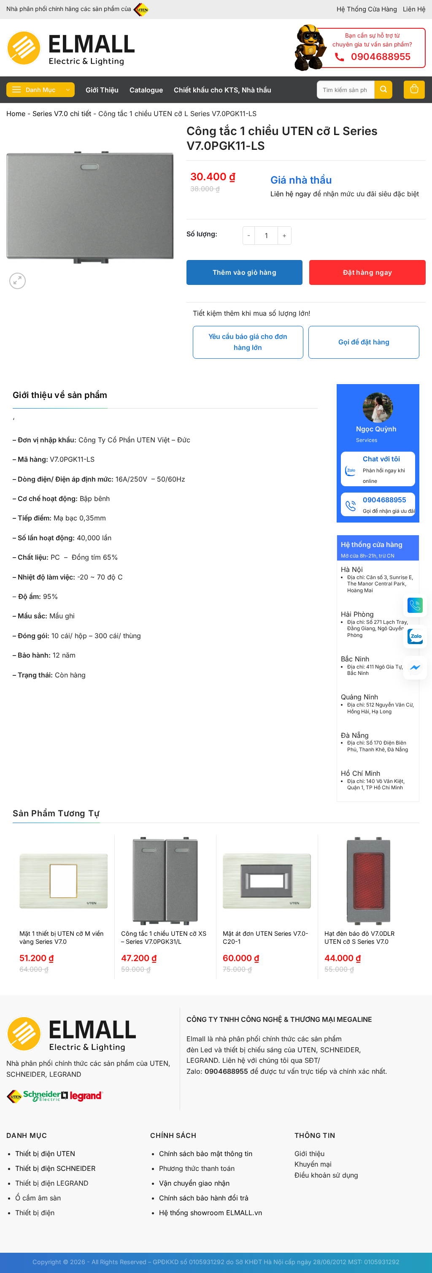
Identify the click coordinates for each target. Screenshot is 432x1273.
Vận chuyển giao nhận (194, 1183)
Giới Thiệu (102, 90)
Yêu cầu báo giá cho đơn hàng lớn (247, 342)
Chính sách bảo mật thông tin (205, 1153)
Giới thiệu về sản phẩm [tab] (60, 395)
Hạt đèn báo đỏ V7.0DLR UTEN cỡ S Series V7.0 (359, 937)
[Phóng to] (17, 281)
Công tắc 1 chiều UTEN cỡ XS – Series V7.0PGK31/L (163, 937)
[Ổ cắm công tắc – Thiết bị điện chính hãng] (70, 47)
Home (15, 113)
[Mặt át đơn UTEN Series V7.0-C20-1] (267, 881)
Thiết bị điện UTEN (45, 1153)
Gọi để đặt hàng (363, 342)
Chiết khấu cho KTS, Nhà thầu (222, 90)
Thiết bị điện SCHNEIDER (55, 1168)
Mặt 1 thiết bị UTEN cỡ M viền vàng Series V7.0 (61, 937)
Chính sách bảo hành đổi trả (203, 1198)
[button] (415, 605)
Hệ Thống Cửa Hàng (367, 9)
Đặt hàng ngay (367, 272)
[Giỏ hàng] (414, 90)
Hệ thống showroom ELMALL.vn (210, 1212)
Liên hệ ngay (290, 194)
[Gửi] (383, 90)
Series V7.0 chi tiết (61, 113)
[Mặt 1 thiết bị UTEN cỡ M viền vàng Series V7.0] (63, 881)
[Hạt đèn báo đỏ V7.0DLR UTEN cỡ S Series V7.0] (368, 881)
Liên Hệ (414, 9)
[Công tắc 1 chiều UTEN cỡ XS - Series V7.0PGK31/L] (165, 881)
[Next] (400, 915)
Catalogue (146, 90)
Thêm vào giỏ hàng (245, 272)
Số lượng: (201, 234)
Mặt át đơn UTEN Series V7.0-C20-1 (265, 937)
